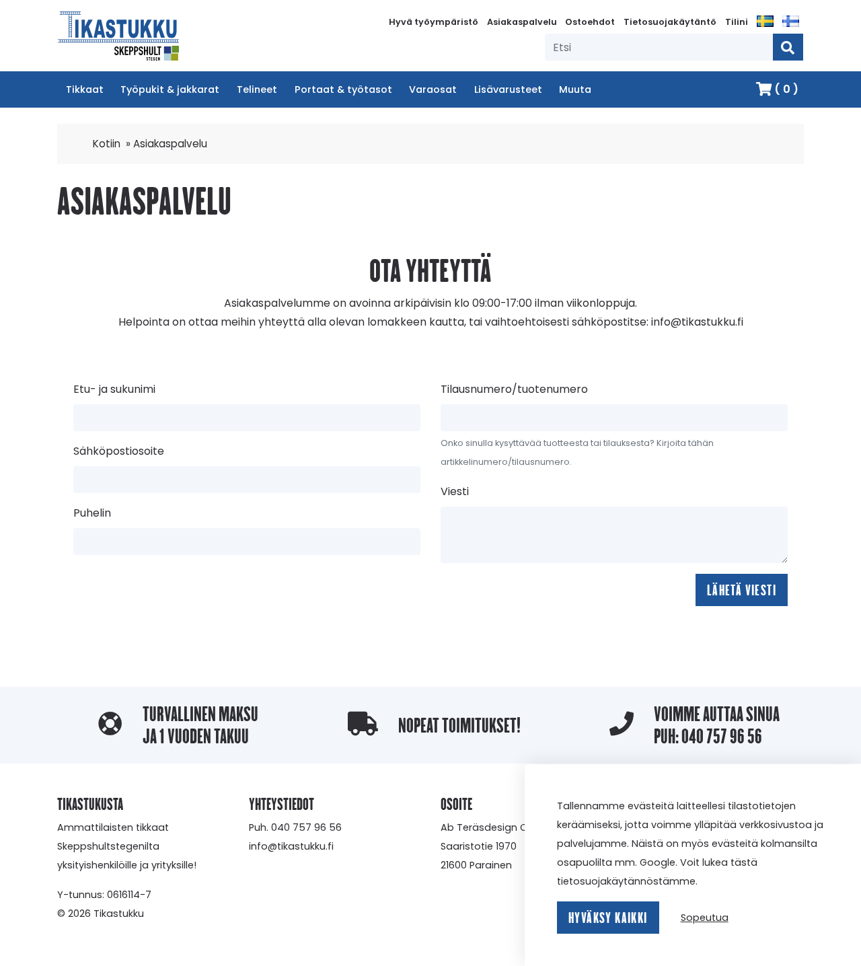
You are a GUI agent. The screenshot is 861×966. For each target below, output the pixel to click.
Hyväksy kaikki (608, 917)
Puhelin (92, 513)
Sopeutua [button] (704, 917)
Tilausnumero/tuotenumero (514, 389)
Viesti (455, 491)
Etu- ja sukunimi (114, 389)
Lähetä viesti (741, 590)
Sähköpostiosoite (118, 451)
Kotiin (106, 144)
